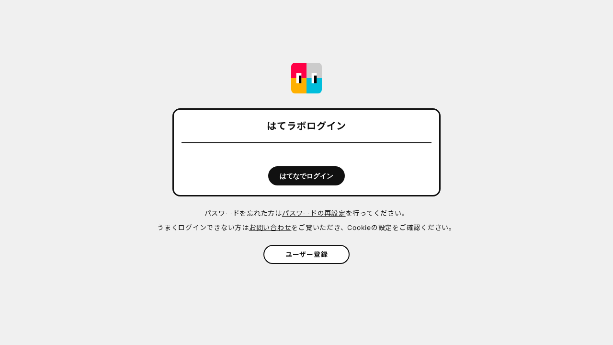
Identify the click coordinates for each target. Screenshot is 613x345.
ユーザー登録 (306, 254)
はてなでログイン (306, 176)
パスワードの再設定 (314, 213)
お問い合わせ (270, 227)
